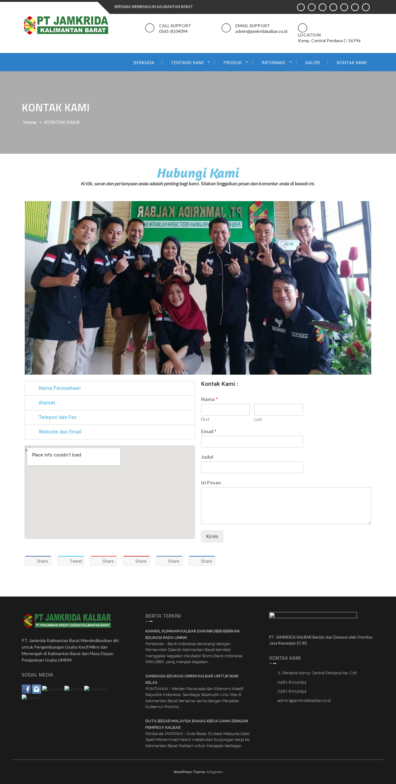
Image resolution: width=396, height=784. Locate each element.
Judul (207, 457)
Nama (209, 399)
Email (209, 431)
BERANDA (143, 62)
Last (258, 419)
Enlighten (215, 772)
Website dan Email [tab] (60, 432)
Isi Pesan (211, 482)
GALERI (312, 62)
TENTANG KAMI (187, 62)
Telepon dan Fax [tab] (57, 417)
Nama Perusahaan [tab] (60, 388)
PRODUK (232, 62)
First (205, 419)
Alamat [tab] (47, 403)
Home (30, 122)
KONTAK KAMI (352, 62)
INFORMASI (273, 62)
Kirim (212, 536)
